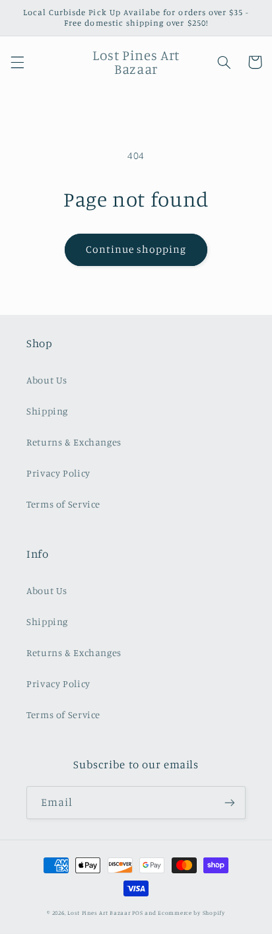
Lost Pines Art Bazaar (98, 912)
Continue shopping (136, 249)
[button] (17, 62)
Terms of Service (63, 504)
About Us (46, 379)
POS (137, 912)
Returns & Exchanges (73, 442)
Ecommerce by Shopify (191, 912)
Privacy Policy (58, 473)
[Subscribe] (230, 802)
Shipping (47, 411)
